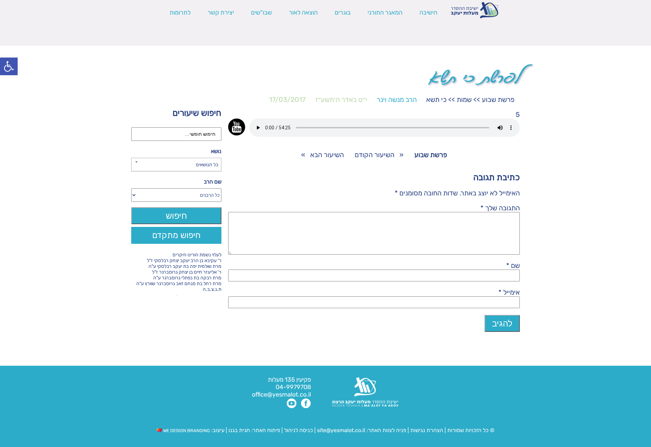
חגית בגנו (238, 430)
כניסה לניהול (298, 430)
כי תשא (436, 99)
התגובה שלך (500, 208)
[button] (9, 66)
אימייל (509, 292)
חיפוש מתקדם (176, 235)
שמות (464, 99)
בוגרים (343, 12)
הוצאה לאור (303, 12)
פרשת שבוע (498, 99)
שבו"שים (261, 12)
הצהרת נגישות (426, 430)
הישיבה (428, 12)
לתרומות (180, 12)
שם (513, 265)
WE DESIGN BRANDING (186, 430)
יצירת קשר (221, 12)
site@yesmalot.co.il (341, 430)
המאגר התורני (385, 12)
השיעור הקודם (374, 155)
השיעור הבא (327, 155)
